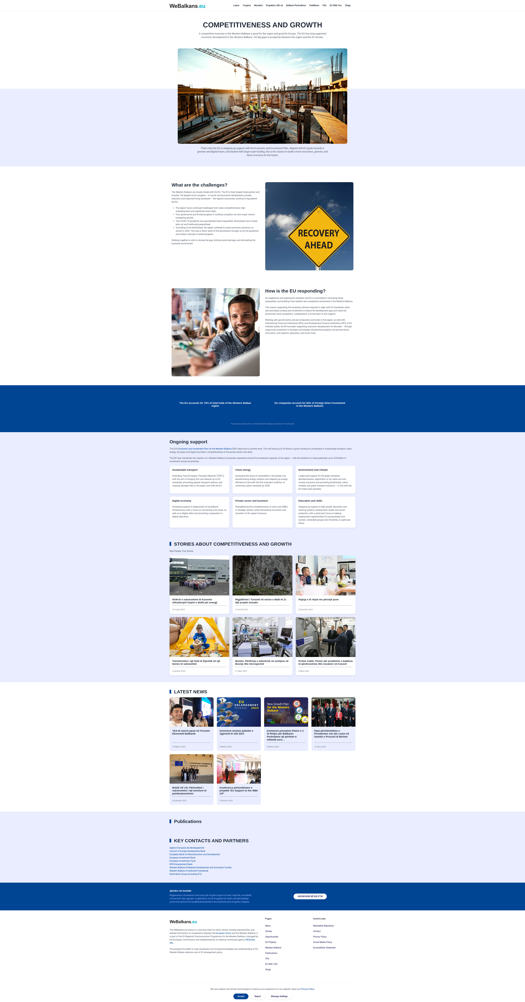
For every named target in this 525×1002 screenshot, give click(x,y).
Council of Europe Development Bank (187, 851)
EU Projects (270, 942)
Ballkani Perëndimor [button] (296, 5)
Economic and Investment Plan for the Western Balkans (205, 448)
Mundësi (258, 5)
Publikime (314, 5)
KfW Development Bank (181, 864)
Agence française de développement (187, 848)
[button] (348, 5)
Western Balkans (273, 947)
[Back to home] (187, 5)
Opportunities (271, 936)
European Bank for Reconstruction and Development (195, 854)
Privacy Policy (320, 936)
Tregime (247, 5)
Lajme (236, 5)
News (268, 925)
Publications (271, 953)
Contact (317, 931)
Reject (258, 996)
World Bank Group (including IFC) (186, 874)
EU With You (336, 5)
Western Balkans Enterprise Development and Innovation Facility (201, 867)
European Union (223, 933)
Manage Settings (279, 996)
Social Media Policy (322, 942)
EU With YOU (271, 964)
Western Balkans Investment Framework (189, 870)
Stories (268, 931)
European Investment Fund (182, 861)
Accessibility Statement (324, 947)
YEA (324, 5)
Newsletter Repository (323, 925)
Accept (240, 996)
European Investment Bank (182, 857)
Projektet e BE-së (274, 5)
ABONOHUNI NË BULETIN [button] (310, 896)
